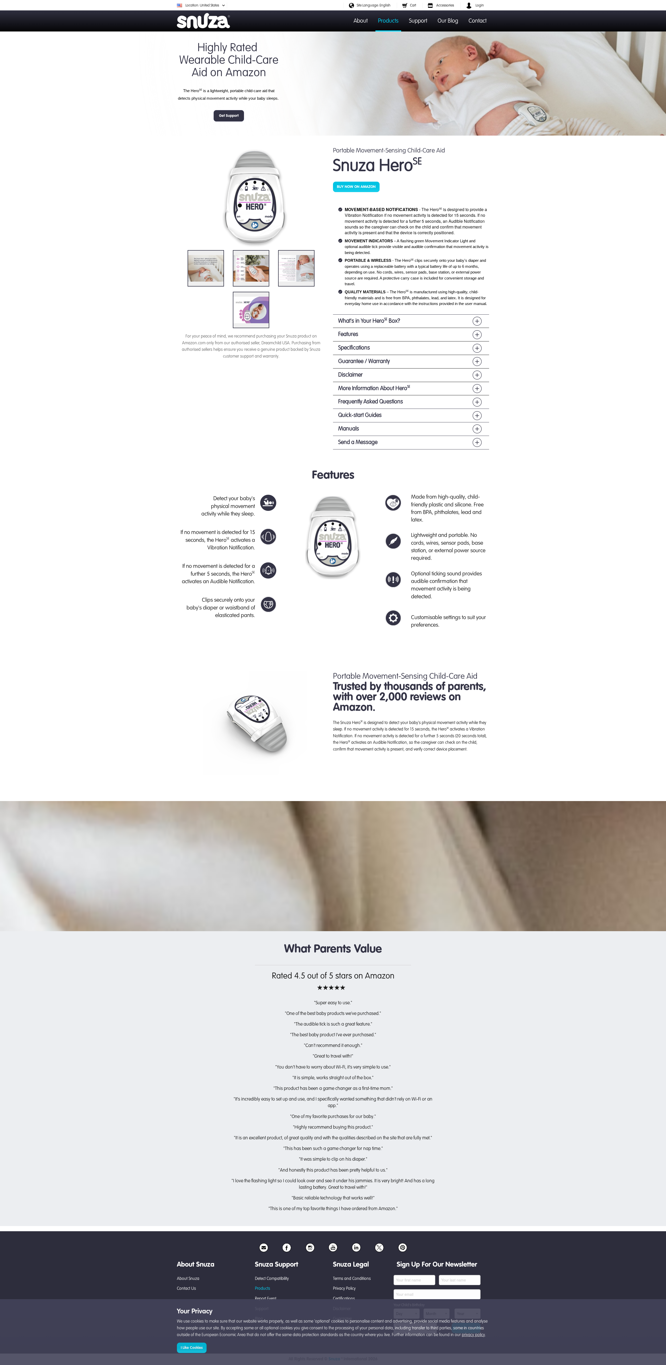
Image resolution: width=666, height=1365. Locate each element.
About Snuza (188, 1279)
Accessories (445, 5)
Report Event (265, 1299)
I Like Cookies (192, 1348)
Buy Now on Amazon (356, 187)
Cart (413, 5)
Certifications (344, 1299)
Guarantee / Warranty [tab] (364, 361)
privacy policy (473, 1335)
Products (388, 21)
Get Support (229, 116)
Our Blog (448, 21)
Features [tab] (348, 334)
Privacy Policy (344, 1289)
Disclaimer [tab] (350, 375)
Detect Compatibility (272, 1279)
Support (418, 21)
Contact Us (186, 1289)
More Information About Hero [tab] (374, 388)
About (361, 21)
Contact (477, 21)
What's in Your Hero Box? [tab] (369, 321)
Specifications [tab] (354, 348)
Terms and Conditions (352, 1279)
